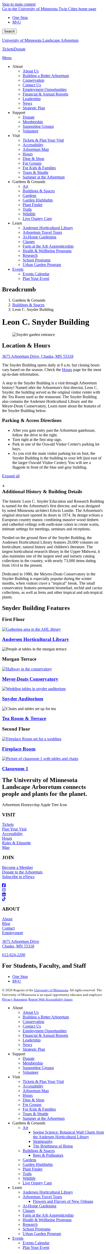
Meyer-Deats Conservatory (30, 679)
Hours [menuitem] (28, 154)
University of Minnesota (51, 990)
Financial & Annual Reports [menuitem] (45, 94)
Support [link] (18, 112)
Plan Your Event (36, 1247)
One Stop (20, 17)
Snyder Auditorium (22, 698)
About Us (31, 1012)
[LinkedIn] (53, 894)
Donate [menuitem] (28, 117)
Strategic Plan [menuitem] (34, 108)
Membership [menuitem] (33, 122)
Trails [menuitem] (27, 209)
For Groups (32, 1104)
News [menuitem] (27, 103)
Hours (67, 369)
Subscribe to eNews (18, 876)
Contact (8, 928)
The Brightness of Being (53, 1146)
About (7, 919)
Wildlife (29, 1178)
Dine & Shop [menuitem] (33, 158)
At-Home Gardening (39, 1206)
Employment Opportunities (45, 1031)
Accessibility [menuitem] (33, 145)
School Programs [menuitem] (36, 260)
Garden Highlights (38, 1164)
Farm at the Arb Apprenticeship (48, 1215)
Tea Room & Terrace (24, 718)
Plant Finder (32, 1169)
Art (25, 1127)
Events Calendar (36, 1243)
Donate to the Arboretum (22, 872)
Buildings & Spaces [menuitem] (39, 191)
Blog (6, 923)
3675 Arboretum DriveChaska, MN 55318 (20, 943)
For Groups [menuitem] (32, 163)
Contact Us (32, 1026)
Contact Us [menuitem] (32, 85)
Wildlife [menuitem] (29, 214)
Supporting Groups (38, 1068)
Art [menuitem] (25, 186)
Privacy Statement (14, 999)
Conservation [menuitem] (33, 80)
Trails (27, 1174)
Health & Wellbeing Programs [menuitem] (47, 251)
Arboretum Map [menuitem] (36, 149)
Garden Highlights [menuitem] (38, 200)
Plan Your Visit (14, 829)
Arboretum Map (36, 1091)
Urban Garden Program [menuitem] (42, 264)
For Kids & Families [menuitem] (39, 168)
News (27, 1044)
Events (17, 1238)
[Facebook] (53, 885)
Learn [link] (17, 223)
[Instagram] (53, 890)
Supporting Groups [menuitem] (38, 126)
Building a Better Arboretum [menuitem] (46, 75)
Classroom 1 (15, 768)
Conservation (33, 1021)
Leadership (32, 1040)
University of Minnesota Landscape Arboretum (40, 40)
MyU (16, 22)
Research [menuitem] (30, 255)
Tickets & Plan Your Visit (43, 1081)
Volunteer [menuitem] (30, 131)
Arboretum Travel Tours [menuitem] (42, 232)
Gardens (29, 1160)
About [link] (17, 66)
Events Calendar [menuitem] (36, 274)
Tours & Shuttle (35, 1114)
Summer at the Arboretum (44, 1118)
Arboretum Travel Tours (42, 1197)
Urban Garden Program (42, 1233)
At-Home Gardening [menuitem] (39, 237)
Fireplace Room (19, 749)
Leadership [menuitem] (32, 99)
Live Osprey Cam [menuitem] (37, 218)
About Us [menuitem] (31, 71)
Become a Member (17, 867)
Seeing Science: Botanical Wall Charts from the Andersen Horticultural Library (68, 1134)
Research (30, 1224)
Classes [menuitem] (29, 241)
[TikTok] (53, 899)
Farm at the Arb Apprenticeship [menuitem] (48, 246)
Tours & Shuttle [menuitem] (35, 172)
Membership (33, 1063)
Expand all (11, 476)
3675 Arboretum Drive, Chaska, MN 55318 (37, 356)
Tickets (8, 49)
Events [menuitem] (17, 269)
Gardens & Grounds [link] (28, 182)
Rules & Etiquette (16, 843)
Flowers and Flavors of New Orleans (63, 1201)
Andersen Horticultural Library (35, 639)
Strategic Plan (34, 1049)
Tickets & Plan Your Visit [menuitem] (43, 140)
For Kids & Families (39, 1109)
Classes (29, 1210)
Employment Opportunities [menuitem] (45, 89)
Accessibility (12, 833)
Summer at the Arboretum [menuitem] (44, 177)
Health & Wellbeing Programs (47, 1220)
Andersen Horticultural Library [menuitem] (48, 228)
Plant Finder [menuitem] (32, 205)
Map (6, 847)
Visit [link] (16, 135)
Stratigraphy (43, 1141)
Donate (19, 49)
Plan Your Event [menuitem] (36, 278)
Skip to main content (19, 4)
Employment (12, 933)
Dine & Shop (33, 1100)
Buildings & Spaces (28, 305)
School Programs (36, 1229)
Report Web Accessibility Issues (50, 999)
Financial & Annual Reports (45, 1035)
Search (9, 31)
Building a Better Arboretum (46, 1017)
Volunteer (30, 1072)
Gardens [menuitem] (29, 195)
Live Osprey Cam (37, 1183)
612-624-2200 (13, 955)
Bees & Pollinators (48, 1155)
